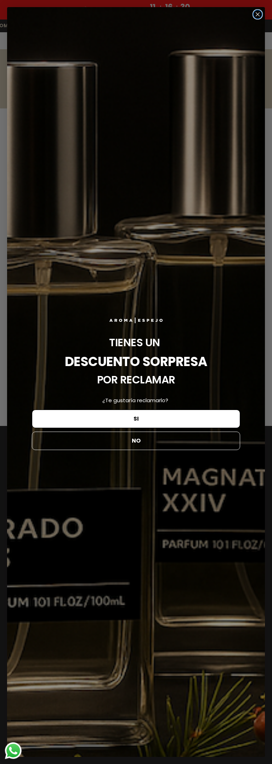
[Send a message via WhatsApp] (13, 750)
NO (136, 441)
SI (136, 419)
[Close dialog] (257, 14)
